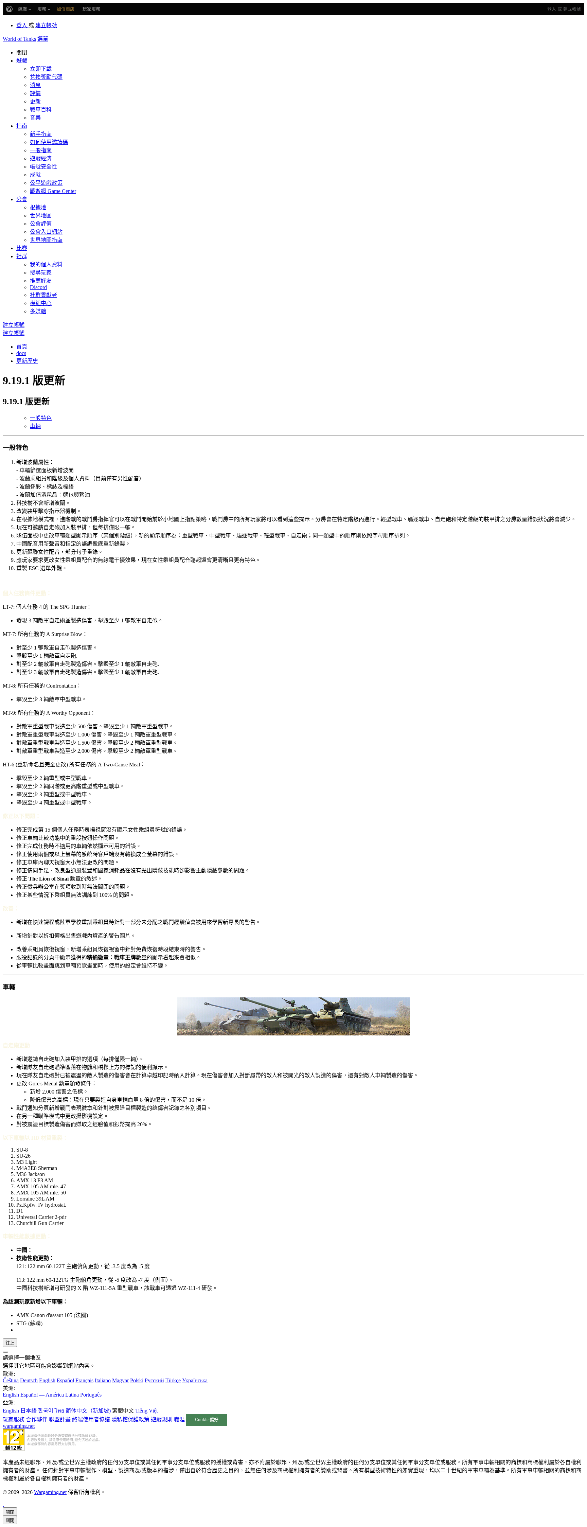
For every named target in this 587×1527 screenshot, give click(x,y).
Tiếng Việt (146, 1411)
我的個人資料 (46, 264)
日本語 (28, 1411)
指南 (21, 126)
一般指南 (41, 150)
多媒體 (38, 311)
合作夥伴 (37, 1419)
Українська (195, 1380)
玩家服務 (13, 1419)
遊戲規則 (162, 1419)
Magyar (120, 1380)
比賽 (21, 248)
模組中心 (41, 303)
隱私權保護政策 (130, 1419)
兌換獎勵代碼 (46, 77)
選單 (42, 39)
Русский (154, 1380)
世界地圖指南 (46, 240)
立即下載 (41, 69)
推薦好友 (41, 281)
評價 (35, 93)
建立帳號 (572, 9)
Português (91, 1395)
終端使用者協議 (91, 1419)
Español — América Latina (49, 1395)
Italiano (103, 1380)
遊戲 (21, 61)
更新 (35, 101)
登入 (551, 9)
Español (65, 1380)
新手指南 (41, 134)
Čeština (11, 1380)
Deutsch (29, 1380)
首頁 (21, 347)
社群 (21, 256)
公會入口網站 (46, 232)
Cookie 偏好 (206, 1420)
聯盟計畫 (60, 1419)
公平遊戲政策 (46, 183)
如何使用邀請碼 (49, 142)
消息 (35, 85)
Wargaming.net (50, 1492)
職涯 (179, 1419)
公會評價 (41, 224)
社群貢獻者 (43, 295)
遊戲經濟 (41, 158)
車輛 (35, 426)
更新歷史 (27, 361)
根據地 (38, 207)
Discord (38, 287)
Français (84, 1380)
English (47, 1380)
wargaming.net (19, 1426)
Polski (136, 1380)
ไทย (59, 1411)
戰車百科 (41, 109)
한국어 (45, 1411)
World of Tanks (19, 39)
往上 (9, 1343)
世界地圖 (41, 215)
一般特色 (41, 418)
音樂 (35, 118)
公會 (21, 199)
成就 (35, 175)
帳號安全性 (43, 167)
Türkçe (173, 1380)
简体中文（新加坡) (88, 1411)
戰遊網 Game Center (53, 191)
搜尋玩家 (41, 273)
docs (21, 353)
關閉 (9, 1511)
